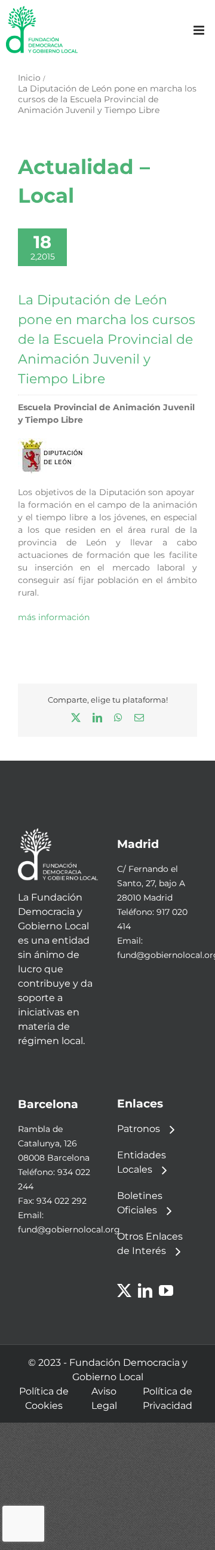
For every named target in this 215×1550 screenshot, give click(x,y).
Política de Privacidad (167, 1398)
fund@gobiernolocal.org (69, 1229)
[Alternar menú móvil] (200, 30)
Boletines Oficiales (139, 1203)
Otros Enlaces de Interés (150, 1243)
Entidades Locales (141, 1162)
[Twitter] (124, 1290)
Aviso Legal (104, 1398)
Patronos (138, 1128)
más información (54, 617)
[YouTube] (166, 1290)
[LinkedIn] (145, 1290)
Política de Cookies (44, 1398)
